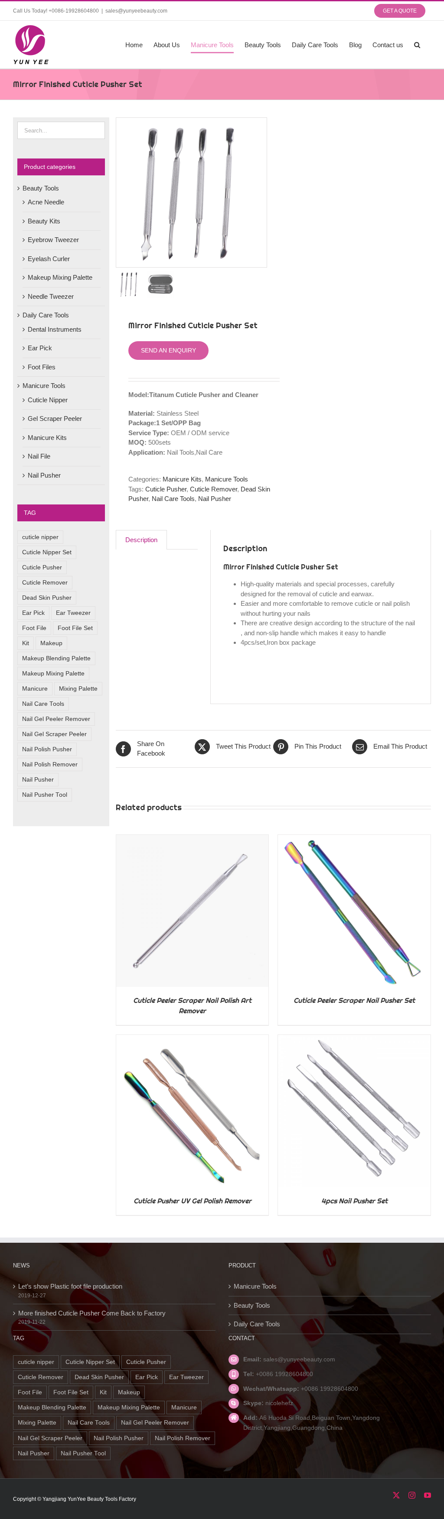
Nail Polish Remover (50, 764)
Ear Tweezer (73, 613)
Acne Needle (46, 202)
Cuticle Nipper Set (47, 552)
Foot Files (42, 367)
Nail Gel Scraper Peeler (54, 734)
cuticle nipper (40, 537)
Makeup (51, 643)
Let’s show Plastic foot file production (70, 1286)
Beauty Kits (44, 221)
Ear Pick (40, 348)
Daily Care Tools (46, 315)
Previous (122, 193)
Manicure (35, 688)
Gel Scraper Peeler (55, 418)
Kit (25, 643)
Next (260, 193)
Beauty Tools (41, 188)
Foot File (34, 628)
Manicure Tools (226, 479)
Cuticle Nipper (48, 400)
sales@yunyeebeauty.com (136, 11)
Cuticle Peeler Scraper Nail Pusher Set (354, 1000)
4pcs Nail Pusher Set (354, 1201)
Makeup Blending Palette (56, 658)
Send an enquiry (168, 350)
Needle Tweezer (51, 296)
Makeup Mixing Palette (60, 277)
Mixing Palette (78, 688)
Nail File (39, 456)
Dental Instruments (55, 329)
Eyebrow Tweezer (53, 239)
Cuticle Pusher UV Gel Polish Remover (192, 1201)
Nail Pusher (214, 498)
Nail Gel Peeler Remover (56, 719)
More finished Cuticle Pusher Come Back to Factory (92, 1313)
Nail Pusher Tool (44, 795)
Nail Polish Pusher (47, 749)
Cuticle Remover (213, 489)
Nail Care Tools (173, 498)
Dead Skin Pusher (47, 598)
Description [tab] (141, 539)
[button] (417, 44)
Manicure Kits (182, 479)
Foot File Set (75, 628)
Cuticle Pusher (165, 489)
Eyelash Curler (49, 258)
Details (192, 912)
